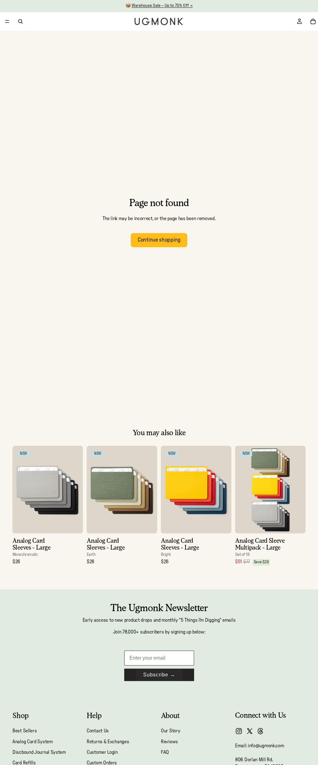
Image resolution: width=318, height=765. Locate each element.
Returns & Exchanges (108, 741)
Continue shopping (159, 240)
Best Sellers (24, 730)
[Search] (20, 21)
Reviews (169, 741)
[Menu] (7, 21)
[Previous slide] (19, 489)
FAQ (165, 752)
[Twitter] (249, 731)
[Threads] (260, 731)
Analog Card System (32, 741)
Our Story (170, 730)
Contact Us (98, 730)
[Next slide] (76, 489)
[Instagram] (239, 731)
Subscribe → (159, 674)
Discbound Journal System (39, 752)
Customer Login (102, 752)
